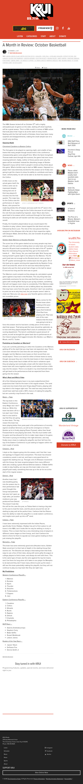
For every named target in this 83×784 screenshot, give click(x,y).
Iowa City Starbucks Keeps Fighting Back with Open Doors (74, 191)
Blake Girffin (20, 56)
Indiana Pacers (52, 59)
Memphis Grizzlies (52, 61)
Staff (43, 36)
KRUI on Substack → (68, 361)
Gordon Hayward (29, 59)
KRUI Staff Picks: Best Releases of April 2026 (74, 143)
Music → (71, 136)
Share (38, 68)
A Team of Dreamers (71, 210)
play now (24, 294)
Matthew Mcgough (16, 53)
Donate (62, 36)
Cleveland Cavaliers (56, 56)
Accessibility (68, 779)
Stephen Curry (7, 63)
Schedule (6, 751)
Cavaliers (38, 56)
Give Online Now (41, 772)
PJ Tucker (75, 61)
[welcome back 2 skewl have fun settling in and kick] (68, 301)
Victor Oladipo (17, 63)
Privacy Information (39, 779)
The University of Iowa (14, 779)
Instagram (49, 748)
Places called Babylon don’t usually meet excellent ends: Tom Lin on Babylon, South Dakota (73, 177)
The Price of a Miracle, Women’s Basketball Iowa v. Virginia (74, 220)
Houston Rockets (41, 59)
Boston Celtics (30, 56)
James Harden (61, 59)
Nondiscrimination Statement (54, 779)
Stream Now (44, 28)
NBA (60, 61)
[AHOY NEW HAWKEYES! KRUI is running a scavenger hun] (68, 276)
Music (5, 754)
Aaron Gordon (11, 56)
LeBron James (15, 61)
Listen (20, 36)
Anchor (49, 754)
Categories (31, 36)
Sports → (71, 203)
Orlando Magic (66, 61)
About (52, 36)
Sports (6, 761)
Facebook (49, 751)
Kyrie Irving (6, 61)
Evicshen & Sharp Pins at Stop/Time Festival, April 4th (74, 153)
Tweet (45, 68)
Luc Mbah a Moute (40, 61)
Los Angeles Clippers (27, 61)
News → (71, 165)
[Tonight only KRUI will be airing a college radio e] (68, 327)
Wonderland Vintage (68, 425)
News (5, 757)
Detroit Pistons (68, 56)
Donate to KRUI (68, 445)
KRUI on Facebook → (68, 350)
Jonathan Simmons (73, 59)
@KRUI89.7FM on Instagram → (68, 231)
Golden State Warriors (15, 59)
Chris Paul (45, 56)
